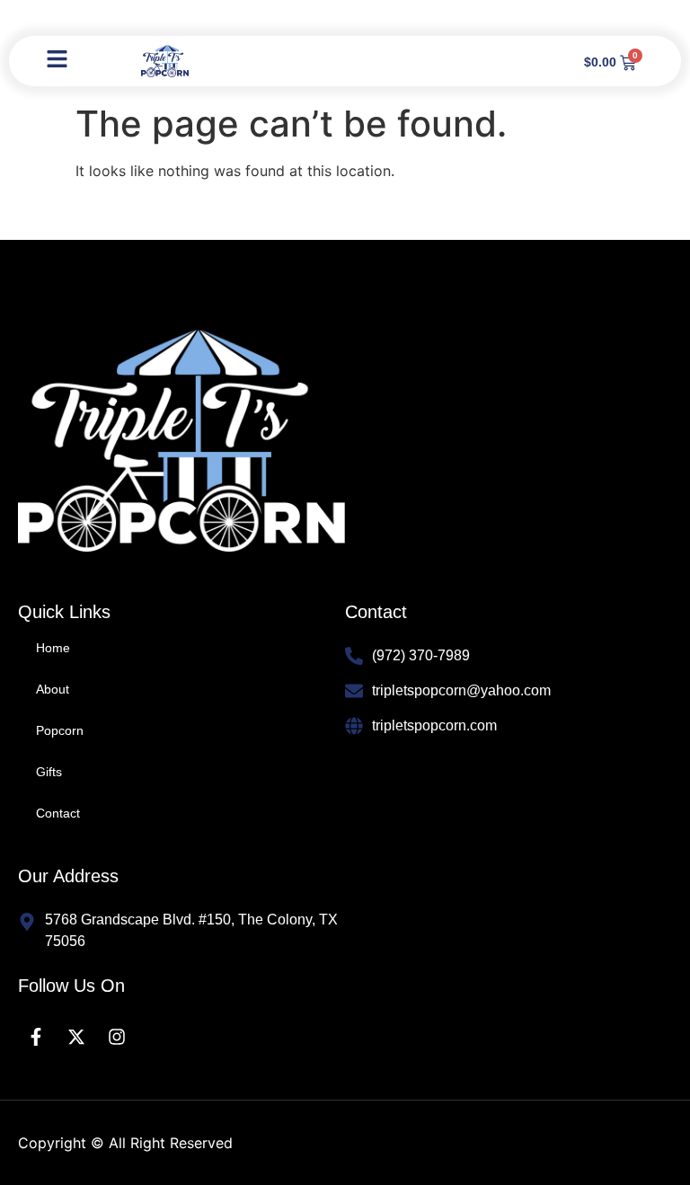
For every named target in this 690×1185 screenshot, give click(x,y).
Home (53, 648)
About (52, 689)
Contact (58, 813)
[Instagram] (117, 1037)
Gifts (49, 772)
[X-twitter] (76, 1037)
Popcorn (60, 730)
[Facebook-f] (36, 1037)
